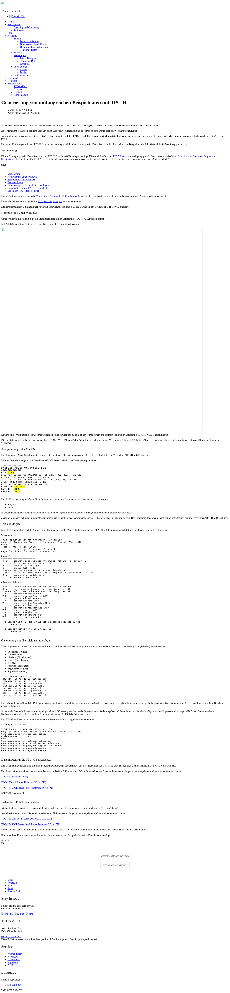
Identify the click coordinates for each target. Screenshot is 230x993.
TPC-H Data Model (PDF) (14, 776)
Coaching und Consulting (26, 27)
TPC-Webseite (120, 156)
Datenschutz (14, 959)
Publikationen (20, 66)
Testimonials (20, 30)
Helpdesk (12, 80)
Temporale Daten (28, 49)
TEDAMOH (20, 86)
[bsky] (19, 914)
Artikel (23, 69)
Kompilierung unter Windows (22, 176)
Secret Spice (20, 55)
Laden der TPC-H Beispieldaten (23, 190)
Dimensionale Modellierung (34, 44)
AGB (10, 965)
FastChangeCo (21, 75)
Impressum (13, 962)
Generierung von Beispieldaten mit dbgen (28, 185)
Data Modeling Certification (34, 47)
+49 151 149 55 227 (11, 936)
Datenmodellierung (29, 41)
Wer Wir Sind (14, 83)
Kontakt (18, 92)
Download (13, 78)
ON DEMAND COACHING (115, 856)
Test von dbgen (15, 182)
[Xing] (29, 914)
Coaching (25, 64)
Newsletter (19, 89)
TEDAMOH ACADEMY (115, 865)
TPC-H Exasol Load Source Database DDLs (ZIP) (26, 818)
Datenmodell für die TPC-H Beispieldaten (28, 188)
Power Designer (28, 58)
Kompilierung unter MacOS (21, 179)
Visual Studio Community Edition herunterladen (60, 196)
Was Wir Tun (14, 24)
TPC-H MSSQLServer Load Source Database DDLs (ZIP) (30, 824)
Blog (10, 33)
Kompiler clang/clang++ (50, 201)
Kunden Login (21, 94)
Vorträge (18, 52)
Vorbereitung (14, 174)
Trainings (18, 38)
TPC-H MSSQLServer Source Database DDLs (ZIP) (27, 788)
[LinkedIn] (7, 914)
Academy (12, 35)
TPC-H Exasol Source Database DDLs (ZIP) (23, 782)
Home (11, 21)
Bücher (23, 72)
